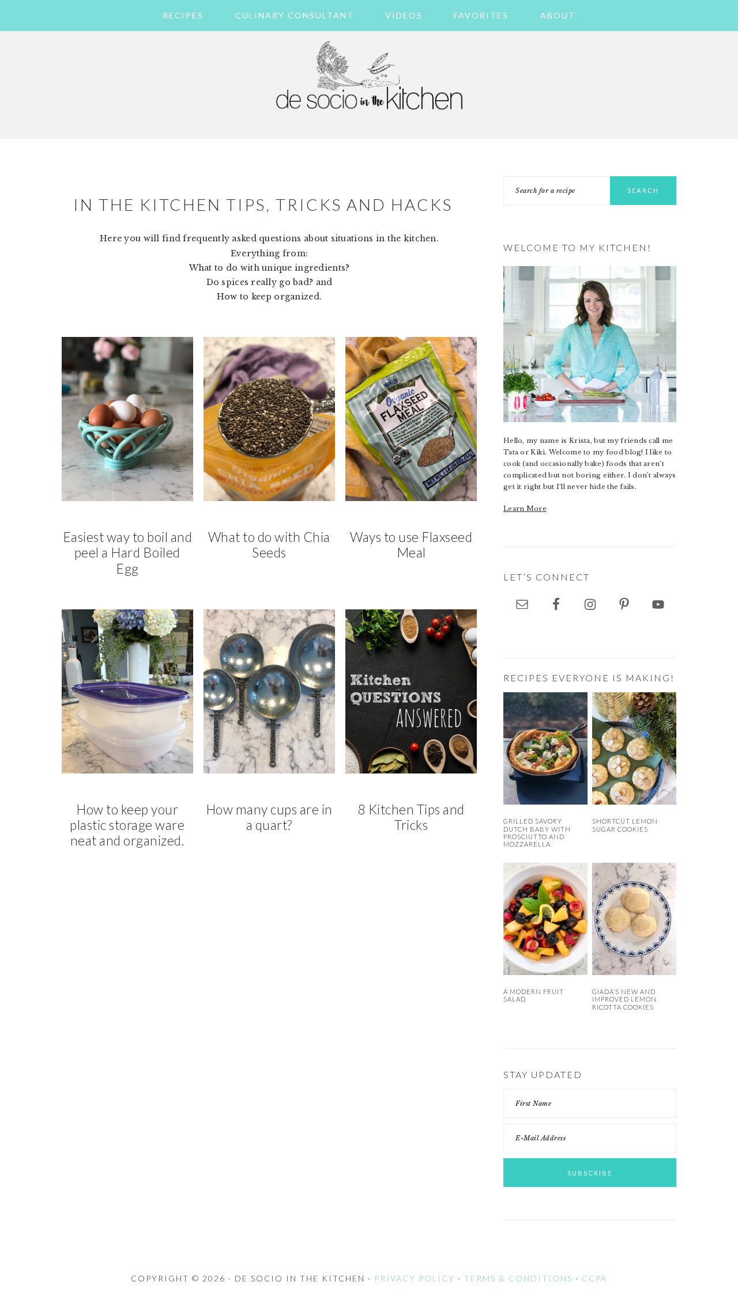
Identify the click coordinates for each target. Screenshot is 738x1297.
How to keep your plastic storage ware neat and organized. (127, 825)
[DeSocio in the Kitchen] (369, 116)
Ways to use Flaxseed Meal (411, 544)
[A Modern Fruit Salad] (545, 919)
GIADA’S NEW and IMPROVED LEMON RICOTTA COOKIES (624, 999)
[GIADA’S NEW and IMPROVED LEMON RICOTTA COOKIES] (634, 919)
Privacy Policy (414, 1278)
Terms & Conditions (518, 1278)
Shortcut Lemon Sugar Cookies (625, 824)
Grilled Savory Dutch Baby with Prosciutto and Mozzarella (537, 832)
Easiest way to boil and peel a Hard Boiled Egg (128, 553)
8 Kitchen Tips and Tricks (411, 817)
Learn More (525, 509)
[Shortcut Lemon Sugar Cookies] (634, 748)
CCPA (594, 1278)
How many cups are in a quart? (269, 817)
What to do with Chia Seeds (269, 544)
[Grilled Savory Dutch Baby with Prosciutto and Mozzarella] (545, 748)
